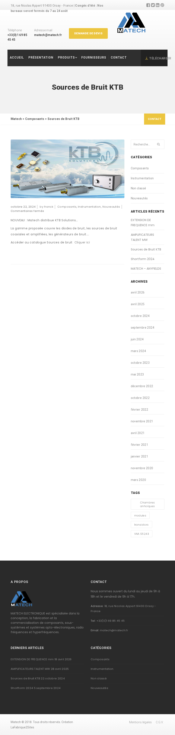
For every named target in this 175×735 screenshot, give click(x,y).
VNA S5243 (141, 534)
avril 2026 (138, 292)
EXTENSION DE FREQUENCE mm (143, 222)
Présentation (40, 57)
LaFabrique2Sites (22, 727)
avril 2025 (138, 304)
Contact (119, 57)
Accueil (17, 57)
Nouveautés (111, 207)
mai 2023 (137, 374)
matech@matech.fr (48, 35)
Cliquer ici (82, 242)
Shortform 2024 (143, 259)
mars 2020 (138, 480)
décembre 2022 (142, 386)
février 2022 (139, 409)
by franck (46, 207)
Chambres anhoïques (147, 504)
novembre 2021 (142, 421)
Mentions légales (140, 722)
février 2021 (139, 444)
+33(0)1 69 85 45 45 (110, 621)
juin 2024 (137, 339)
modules (140, 515)
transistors (141, 524)
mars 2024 (138, 351)
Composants (66, 207)
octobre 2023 (140, 362)
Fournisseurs (93, 57)
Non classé (138, 188)
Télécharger (160, 58)
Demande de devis (88, 33)
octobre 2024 (140, 316)
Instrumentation (89, 207)
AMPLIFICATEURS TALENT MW (142, 237)
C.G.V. (159, 722)
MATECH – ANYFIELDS (146, 268)
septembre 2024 (143, 327)
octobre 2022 (140, 398)
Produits (66, 57)
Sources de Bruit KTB (146, 249)
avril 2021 (138, 433)
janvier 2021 (139, 456)
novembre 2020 (142, 468)
